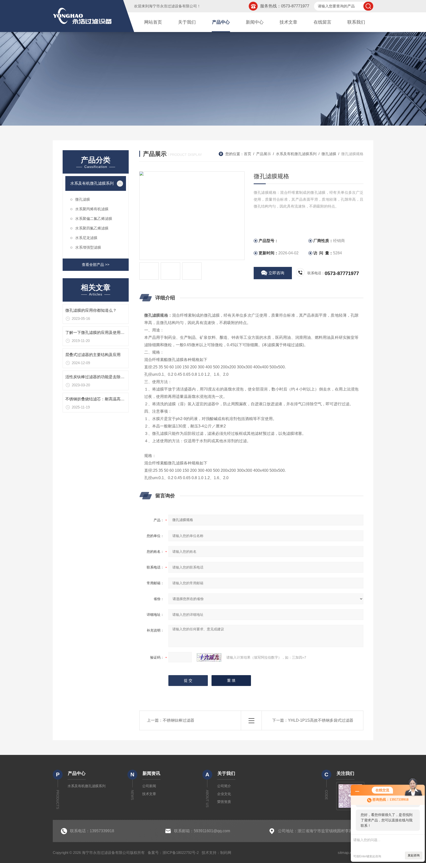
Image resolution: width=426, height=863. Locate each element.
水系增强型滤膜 (88, 247)
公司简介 (224, 786)
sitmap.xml (346, 852)
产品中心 (221, 22)
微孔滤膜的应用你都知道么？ (91, 310)
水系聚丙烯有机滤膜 (91, 209)
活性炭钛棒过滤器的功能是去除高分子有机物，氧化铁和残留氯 (120, 377)
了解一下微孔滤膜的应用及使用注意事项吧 (102, 332)
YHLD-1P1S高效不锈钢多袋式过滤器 (320, 720)
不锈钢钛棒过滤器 (178, 720)
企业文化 (224, 794)
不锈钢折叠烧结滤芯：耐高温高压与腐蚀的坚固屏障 (110, 399)
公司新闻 (149, 786)
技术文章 (288, 22)
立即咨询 (276, 273)
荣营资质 (224, 802)
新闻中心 (255, 22)
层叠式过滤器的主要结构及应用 (93, 355)
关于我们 (187, 22)
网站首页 (153, 22)
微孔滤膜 (82, 199)
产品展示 (263, 154)
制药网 (225, 852)
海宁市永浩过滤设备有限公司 (173, 6)
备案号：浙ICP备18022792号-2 (173, 852)
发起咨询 (414, 855)
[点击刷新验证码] (209, 657)
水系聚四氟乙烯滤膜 (91, 228)
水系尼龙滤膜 (86, 238)
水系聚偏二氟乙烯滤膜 (93, 218)
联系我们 (356, 22)
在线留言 (322, 22)
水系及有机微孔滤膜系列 (92, 183)
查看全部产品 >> (95, 264)
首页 (247, 154)
